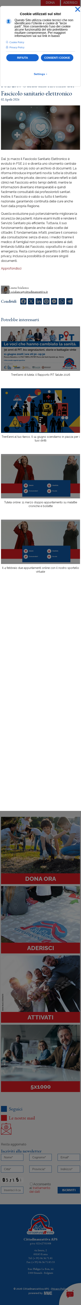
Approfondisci (11, 268)
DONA (50, 3)
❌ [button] (77, 9)
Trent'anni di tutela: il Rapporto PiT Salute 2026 (40, 374)
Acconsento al (40, 1188)
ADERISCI (70, 3)
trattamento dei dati (39, 1190)
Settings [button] (40, 74)
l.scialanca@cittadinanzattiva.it (28, 292)
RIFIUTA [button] (22, 57)
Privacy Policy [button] (16, 47)
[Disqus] (40, 645)
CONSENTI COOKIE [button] (57, 57)
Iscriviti (68, 1190)
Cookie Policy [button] (16, 42)
